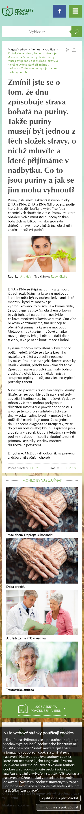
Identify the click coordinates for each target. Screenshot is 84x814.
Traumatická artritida (20, 690)
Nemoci (36, 49)
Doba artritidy (15, 586)
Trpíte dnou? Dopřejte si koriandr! (29, 535)
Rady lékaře (59, 276)
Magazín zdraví (17, 49)
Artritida (50, 49)
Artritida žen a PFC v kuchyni (26, 638)
